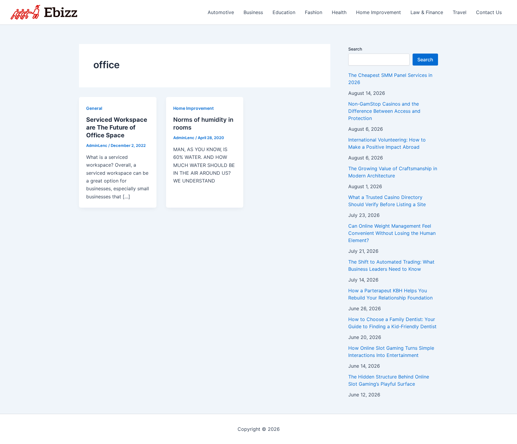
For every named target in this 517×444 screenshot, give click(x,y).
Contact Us (489, 12)
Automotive (221, 12)
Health (339, 12)
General (94, 108)
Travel (459, 12)
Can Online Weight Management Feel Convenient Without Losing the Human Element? (392, 233)
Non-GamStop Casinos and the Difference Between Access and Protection (384, 111)
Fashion (313, 12)
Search (355, 48)
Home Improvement (378, 12)
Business (253, 12)
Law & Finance (426, 12)
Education (284, 12)
